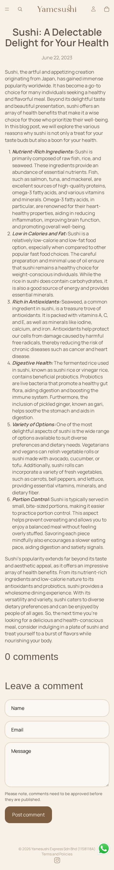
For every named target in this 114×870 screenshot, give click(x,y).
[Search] (20, 9)
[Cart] (106, 9)
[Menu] (7, 9)
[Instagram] (57, 860)
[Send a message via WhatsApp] (104, 848)
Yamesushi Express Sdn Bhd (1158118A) (63, 848)
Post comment (28, 814)
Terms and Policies (57, 854)
